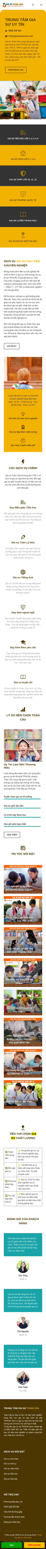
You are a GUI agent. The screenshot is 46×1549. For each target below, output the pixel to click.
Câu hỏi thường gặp (13, 1512)
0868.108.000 (34, 1545)
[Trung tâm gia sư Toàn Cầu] (13, 4)
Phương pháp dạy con (13, 1502)
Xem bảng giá (15, 70)
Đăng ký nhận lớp (12, 1522)
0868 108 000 (14, 30)
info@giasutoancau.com (20, 36)
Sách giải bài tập (11, 1507)
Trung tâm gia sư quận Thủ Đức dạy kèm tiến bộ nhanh (19, 979)
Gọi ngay (11, 346)
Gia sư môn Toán (11, 1459)
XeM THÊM (12, 835)
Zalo (12, 1545)
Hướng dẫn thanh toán (14, 1517)
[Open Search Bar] (33, 4)
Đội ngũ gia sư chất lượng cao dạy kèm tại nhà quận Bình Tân (19, 1039)
